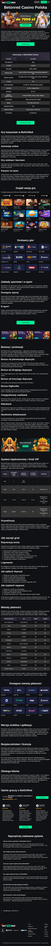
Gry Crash (30, 195)
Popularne (5, 195)
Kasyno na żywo (18, 195)
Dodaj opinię (42, 797)
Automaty (43, 195)
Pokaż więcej (25, 826)
